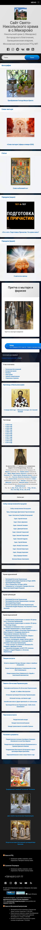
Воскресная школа (10, 371)
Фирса (9, 473)
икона (26, 471)
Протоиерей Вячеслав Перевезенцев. (16, 579)
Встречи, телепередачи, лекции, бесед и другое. (19, 639)
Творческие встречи (10, 715)
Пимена (22, 471)
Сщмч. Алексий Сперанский (20, 532)
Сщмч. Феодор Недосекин (20, 552)
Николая (23, 480)
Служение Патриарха (12, 865)
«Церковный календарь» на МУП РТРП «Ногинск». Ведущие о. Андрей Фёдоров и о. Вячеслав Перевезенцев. (19, 650)
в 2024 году (8, 424)
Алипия (10, 478)
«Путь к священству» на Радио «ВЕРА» (16, 584)
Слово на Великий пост (20, 188)
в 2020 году (8, 431)
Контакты (8, 373)
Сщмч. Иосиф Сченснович (20, 545)
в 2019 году (8, 433)
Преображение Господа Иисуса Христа (20, 100)
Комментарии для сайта (12, 358)
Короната (23, 473)
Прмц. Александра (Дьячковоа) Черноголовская (21, 512)
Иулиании (24, 475)
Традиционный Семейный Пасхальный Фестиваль (20, 789)
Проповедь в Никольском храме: (14, 385)
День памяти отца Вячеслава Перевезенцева (20, 816)
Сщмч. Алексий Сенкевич (20, 525)
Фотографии (6, 65)
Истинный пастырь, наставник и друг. (20, 698)
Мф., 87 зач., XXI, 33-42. (23, 489)
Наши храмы (9, 374)
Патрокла (6, 475)
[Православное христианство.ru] (20, 894)
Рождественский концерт (20, 719)
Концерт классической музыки (20, 723)
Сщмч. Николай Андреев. (20, 539)
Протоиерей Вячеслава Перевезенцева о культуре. (20, 601)
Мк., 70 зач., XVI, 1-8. (18, 488)
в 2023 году (8, 426)
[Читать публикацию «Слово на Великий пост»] (20, 171)
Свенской (21, 482)
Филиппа (20, 477)
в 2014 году (8, 442)
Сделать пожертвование (12, 376)
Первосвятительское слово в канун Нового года (20, 754)
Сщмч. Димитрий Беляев (20, 528)
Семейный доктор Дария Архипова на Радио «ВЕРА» (20, 581)
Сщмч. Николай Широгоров (20, 549)
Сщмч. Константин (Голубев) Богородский (21, 515)
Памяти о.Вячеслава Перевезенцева (15, 683)
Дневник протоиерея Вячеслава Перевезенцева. (19, 604)
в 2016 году (8, 439)
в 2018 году (8, 435)
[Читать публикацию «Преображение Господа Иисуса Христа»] (20, 83)
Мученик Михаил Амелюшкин (20, 559)
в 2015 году (8, 440)
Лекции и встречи (9, 658)
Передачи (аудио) (8, 241)
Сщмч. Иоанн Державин (20, 522)
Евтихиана (26, 477)
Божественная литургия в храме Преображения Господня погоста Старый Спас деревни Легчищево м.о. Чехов (24, 914)
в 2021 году (8, 430)
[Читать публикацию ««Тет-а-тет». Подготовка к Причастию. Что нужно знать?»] (20, 215)
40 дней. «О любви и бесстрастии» (20, 691)
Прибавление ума (20, 486)
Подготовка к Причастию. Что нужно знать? (20, 232)
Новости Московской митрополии (16, 906)
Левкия (13, 473)
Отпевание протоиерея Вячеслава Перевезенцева (20, 695)
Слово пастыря (7, 109)
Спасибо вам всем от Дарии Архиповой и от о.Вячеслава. (20, 701)
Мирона (7, 471)
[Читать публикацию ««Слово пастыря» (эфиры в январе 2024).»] (20, 127)
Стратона (14, 477)
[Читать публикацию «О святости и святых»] (20, 259)
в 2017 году (8, 437)
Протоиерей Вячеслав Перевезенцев (16, 599)
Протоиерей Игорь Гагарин (13, 582)
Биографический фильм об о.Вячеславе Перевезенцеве (20, 688)
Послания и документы (10, 734)
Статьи (4, 153)
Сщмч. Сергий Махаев (20, 542)
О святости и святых (20, 276)
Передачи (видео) (8, 197)
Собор (34, 478)
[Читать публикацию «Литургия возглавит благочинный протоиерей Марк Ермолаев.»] (20, 830)
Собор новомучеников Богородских (15, 504)
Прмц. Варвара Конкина (20, 555)
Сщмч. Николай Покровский (21, 535)
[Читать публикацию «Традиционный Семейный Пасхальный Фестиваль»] (20, 777)
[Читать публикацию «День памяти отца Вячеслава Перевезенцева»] (20, 803)
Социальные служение (12, 378)
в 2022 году (8, 428)
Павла (15, 475)
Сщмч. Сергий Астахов (20, 518)
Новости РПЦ (9, 855)
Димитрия (8, 482)
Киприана (33, 477)
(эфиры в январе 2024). (20, 144)
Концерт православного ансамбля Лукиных (20, 726)
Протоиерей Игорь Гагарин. (13, 603)
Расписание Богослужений (13, 369)
